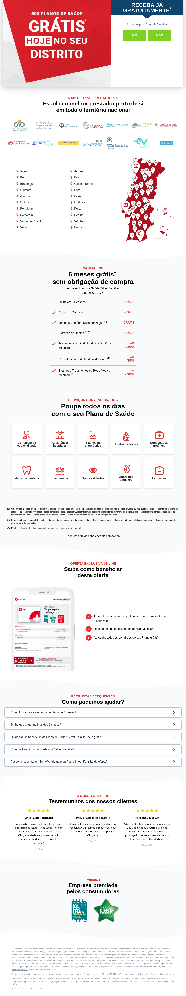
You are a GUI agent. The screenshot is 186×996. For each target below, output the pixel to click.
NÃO (159, 35)
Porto (77, 208)
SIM (134, 35)
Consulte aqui (75, 536)
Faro (77, 190)
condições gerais (109, 955)
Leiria (78, 196)
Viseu (24, 227)
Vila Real (80, 221)
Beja (23, 177)
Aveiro (24, 171)
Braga (78, 177)
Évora (78, 227)
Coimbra (25, 190)
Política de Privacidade (41, 989)
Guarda (25, 196)
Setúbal (79, 215)
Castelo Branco (84, 183)
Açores (78, 171)
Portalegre (27, 208)
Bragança (26, 183)
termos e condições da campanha (150, 967)
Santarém (26, 215)
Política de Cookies (20, 989)
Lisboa (24, 202)
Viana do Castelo (31, 221)
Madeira (79, 202)
